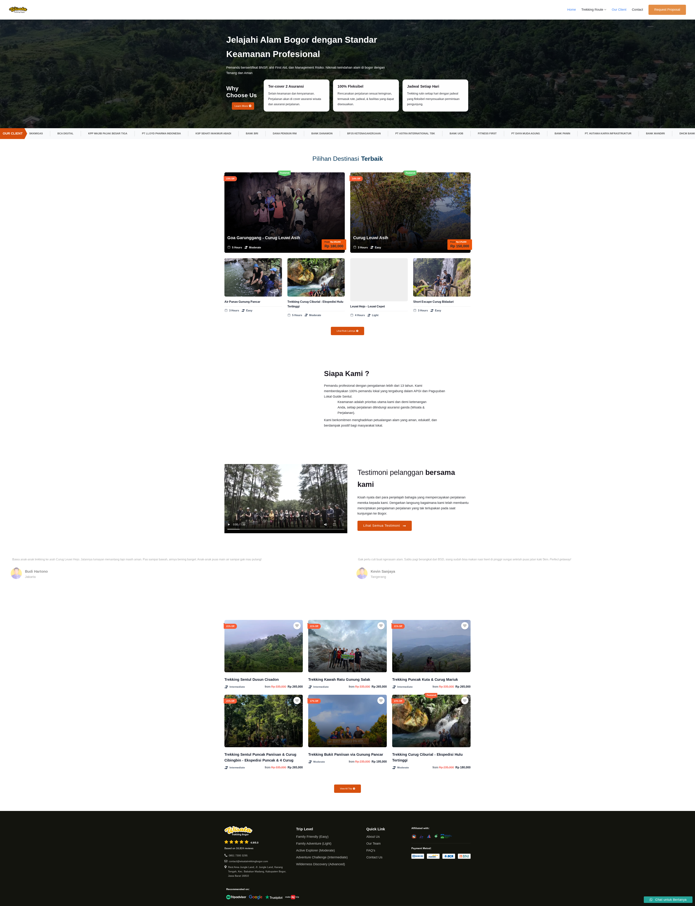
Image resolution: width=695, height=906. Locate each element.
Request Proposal (667, 9)
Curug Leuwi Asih (370, 237)
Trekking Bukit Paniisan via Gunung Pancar (345, 754)
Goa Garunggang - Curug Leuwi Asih (263, 237)
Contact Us (374, 857)
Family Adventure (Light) (313, 843)
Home (571, 9)
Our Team (373, 843)
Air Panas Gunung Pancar (242, 301)
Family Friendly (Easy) (312, 836)
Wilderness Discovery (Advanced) (320, 864)
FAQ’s (370, 850)
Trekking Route (592, 9)
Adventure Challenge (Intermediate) (322, 857)
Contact (637, 9)
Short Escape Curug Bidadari (433, 301)
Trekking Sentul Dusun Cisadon (251, 679)
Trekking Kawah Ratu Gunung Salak (339, 679)
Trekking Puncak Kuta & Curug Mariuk (425, 679)
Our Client (619, 9)
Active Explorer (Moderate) (315, 850)
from (267, 686)
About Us (373, 836)
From (327, 242)
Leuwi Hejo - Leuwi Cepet (367, 306)
